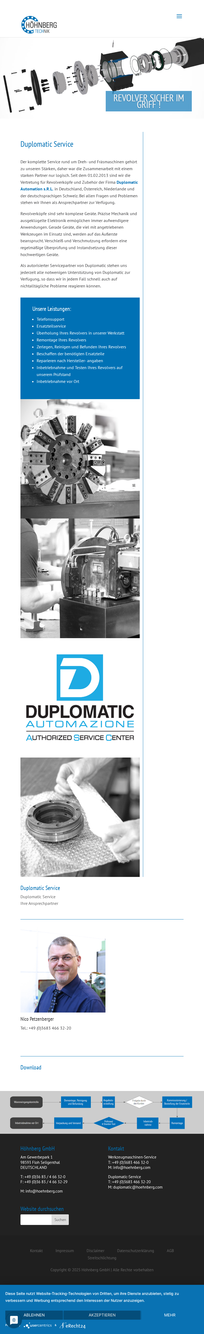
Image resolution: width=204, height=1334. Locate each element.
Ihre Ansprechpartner (39, 903)
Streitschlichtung (102, 1257)
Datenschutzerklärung (135, 1250)
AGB (170, 1250)
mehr (170, 1315)
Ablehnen (34, 1315)
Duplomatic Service (38, 896)
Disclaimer (95, 1250)
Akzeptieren (102, 1315)
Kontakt (36, 1250)
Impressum (65, 1250)
